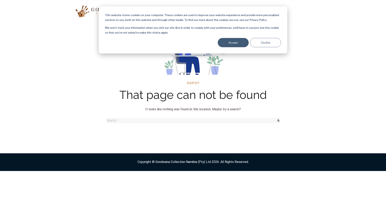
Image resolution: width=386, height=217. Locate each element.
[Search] (278, 120)
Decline (265, 42)
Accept (233, 42)
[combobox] (192, 120)
